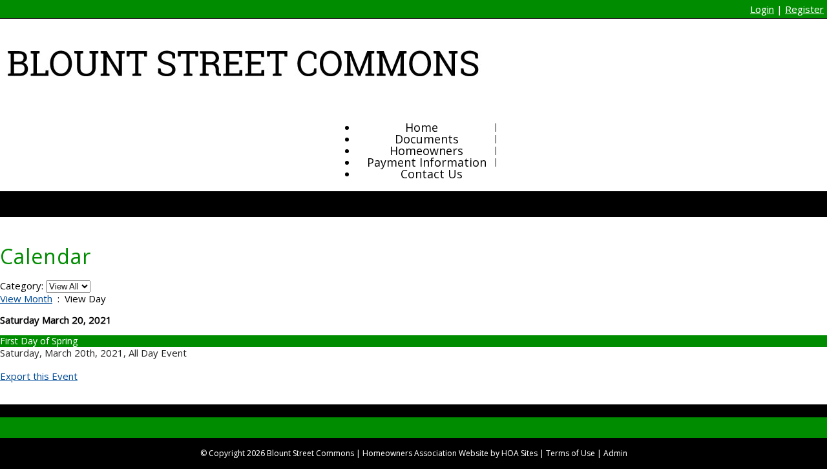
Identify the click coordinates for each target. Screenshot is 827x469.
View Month (26, 298)
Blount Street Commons (310, 453)
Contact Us (432, 174)
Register (804, 9)
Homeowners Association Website (425, 453)
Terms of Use (570, 453)
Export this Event (39, 376)
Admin (615, 453)
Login (762, 9)
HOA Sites (519, 453)
